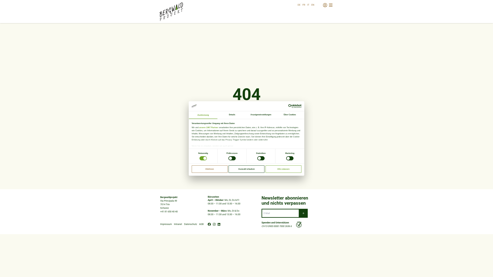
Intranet (178, 224)
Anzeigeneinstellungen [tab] (260, 114)
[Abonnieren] (303, 213)
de (299, 4)
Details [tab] (232, 114)
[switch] (232, 158)
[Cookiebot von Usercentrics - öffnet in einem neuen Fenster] (290, 106)
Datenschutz (190, 224)
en (312, 4)
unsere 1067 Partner (208, 127)
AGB (201, 224)
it (308, 4)
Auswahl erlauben (246, 169)
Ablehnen (209, 169)
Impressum (166, 224)
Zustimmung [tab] (203, 115)
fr (303, 4)
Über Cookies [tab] (290, 114)
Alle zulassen (283, 169)
